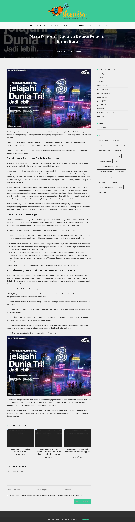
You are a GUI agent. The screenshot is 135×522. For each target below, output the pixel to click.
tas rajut (114, 182)
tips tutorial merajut (104, 112)
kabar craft (101, 97)
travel (99, 116)
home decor (101, 89)
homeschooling (102, 93)
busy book (116, 140)
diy (98, 78)
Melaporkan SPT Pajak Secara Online (20, 450)
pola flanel (120, 172)
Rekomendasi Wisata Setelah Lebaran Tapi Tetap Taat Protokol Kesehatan (49, 451)
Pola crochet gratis (105, 172)
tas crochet (103, 182)
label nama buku (105, 161)
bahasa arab (103, 140)
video (120, 187)
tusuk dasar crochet (106, 187)
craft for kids (103, 146)
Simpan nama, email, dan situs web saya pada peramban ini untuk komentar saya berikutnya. (46, 495)
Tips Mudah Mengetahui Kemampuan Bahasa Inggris (77, 450)
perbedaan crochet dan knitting (110, 166)
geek (99, 82)
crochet (100, 74)
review (99, 109)
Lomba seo (119, 161)
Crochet (115, 146)
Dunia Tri (16, 416)
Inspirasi (118, 151)
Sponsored (114, 177)
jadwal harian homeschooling (109, 156)
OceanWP (85, 520)
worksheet (102, 192)
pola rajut (100, 101)
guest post (77, 51)
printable (100, 105)
